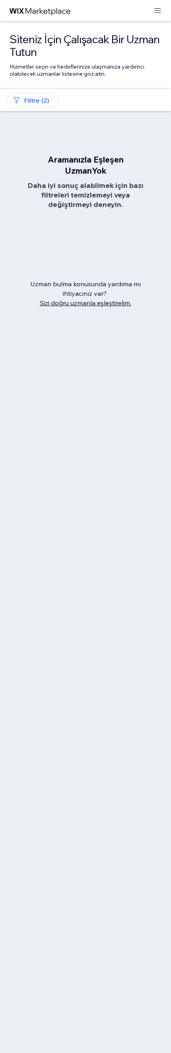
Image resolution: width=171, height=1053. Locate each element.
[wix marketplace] (40, 10)
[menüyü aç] (157, 11)
